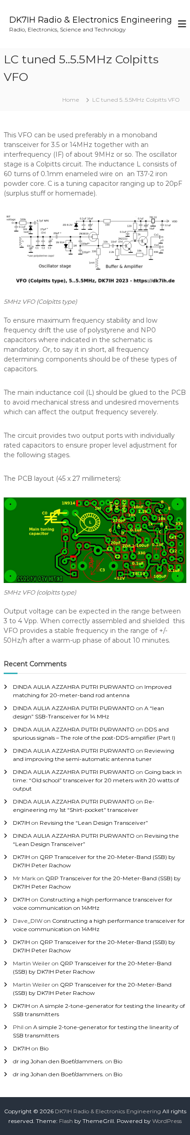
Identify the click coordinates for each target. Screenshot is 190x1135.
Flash (66, 1120)
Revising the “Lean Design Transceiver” (94, 822)
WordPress (167, 1120)
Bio (44, 1048)
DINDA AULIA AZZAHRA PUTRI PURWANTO (74, 686)
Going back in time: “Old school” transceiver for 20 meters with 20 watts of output (97, 780)
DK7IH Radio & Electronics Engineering (90, 20)
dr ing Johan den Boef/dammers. (58, 1061)
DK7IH (21, 822)
